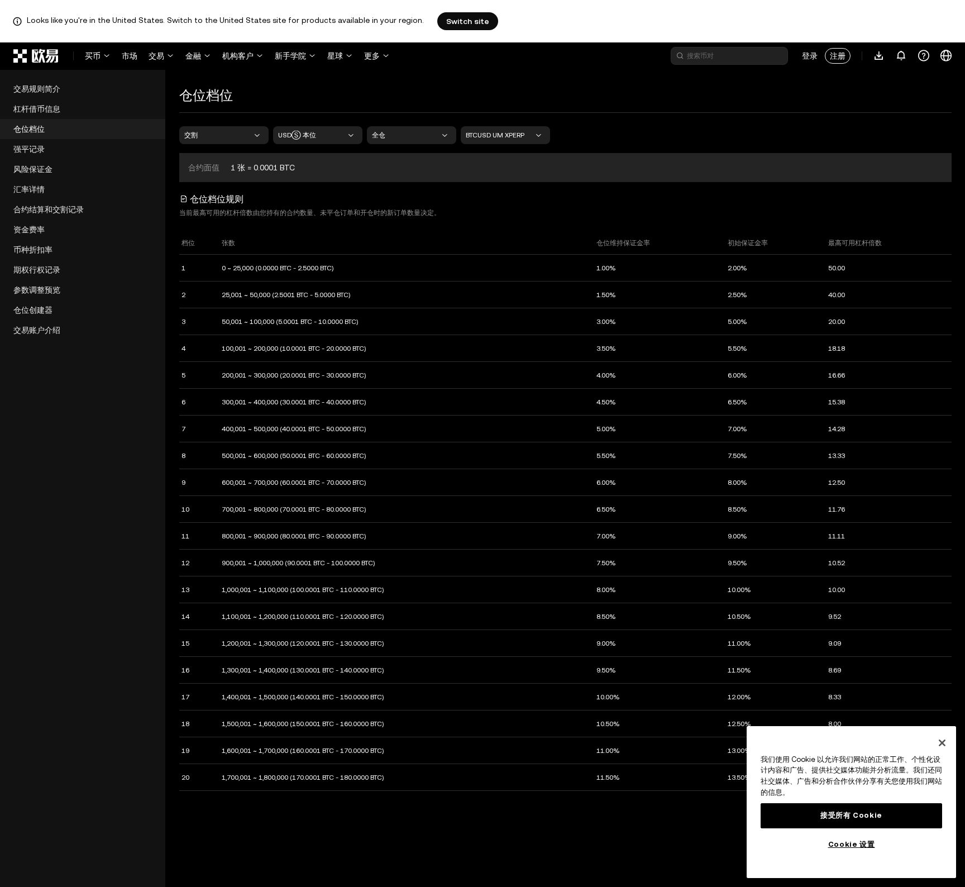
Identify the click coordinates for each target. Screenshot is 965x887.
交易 (156, 55)
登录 (810, 55)
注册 (837, 55)
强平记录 (29, 149)
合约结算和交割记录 (48, 209)
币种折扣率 (32, 249)
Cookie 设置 (851, 844)
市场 (129, 55)
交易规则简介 (36, 88)
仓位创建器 (32, 310)
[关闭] (942, 743)
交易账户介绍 (36, 330)
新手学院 (290, 55)
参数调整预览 (36, 289)
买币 (93, 55)
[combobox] (224, 135)
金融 (193, 55)
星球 (335, 55)
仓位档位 (29, 129)
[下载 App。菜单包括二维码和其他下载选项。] (879, 55)
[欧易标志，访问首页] (36, 56)
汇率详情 (29, 189)
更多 (372, 55)
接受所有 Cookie (851, 815)
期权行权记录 (36, 269)
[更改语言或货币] (946, 55)
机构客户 (238, 55)
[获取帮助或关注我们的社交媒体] (923, 55)
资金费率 (29, 229)
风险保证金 (32, 169)
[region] (851, 802)
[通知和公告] (901, 55)
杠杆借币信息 (36, 108)
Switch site (467, 21)
